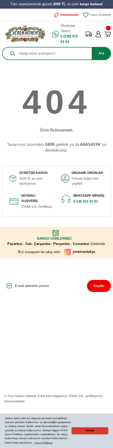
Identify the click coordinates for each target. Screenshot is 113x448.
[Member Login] (98, 34)
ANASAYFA (90, 144)
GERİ (50, 144)
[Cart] (108, 34)
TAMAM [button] (89, 430)
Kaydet (99, 286)
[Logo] (25, 34)
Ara (101, 53)
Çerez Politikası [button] (43, 442)
